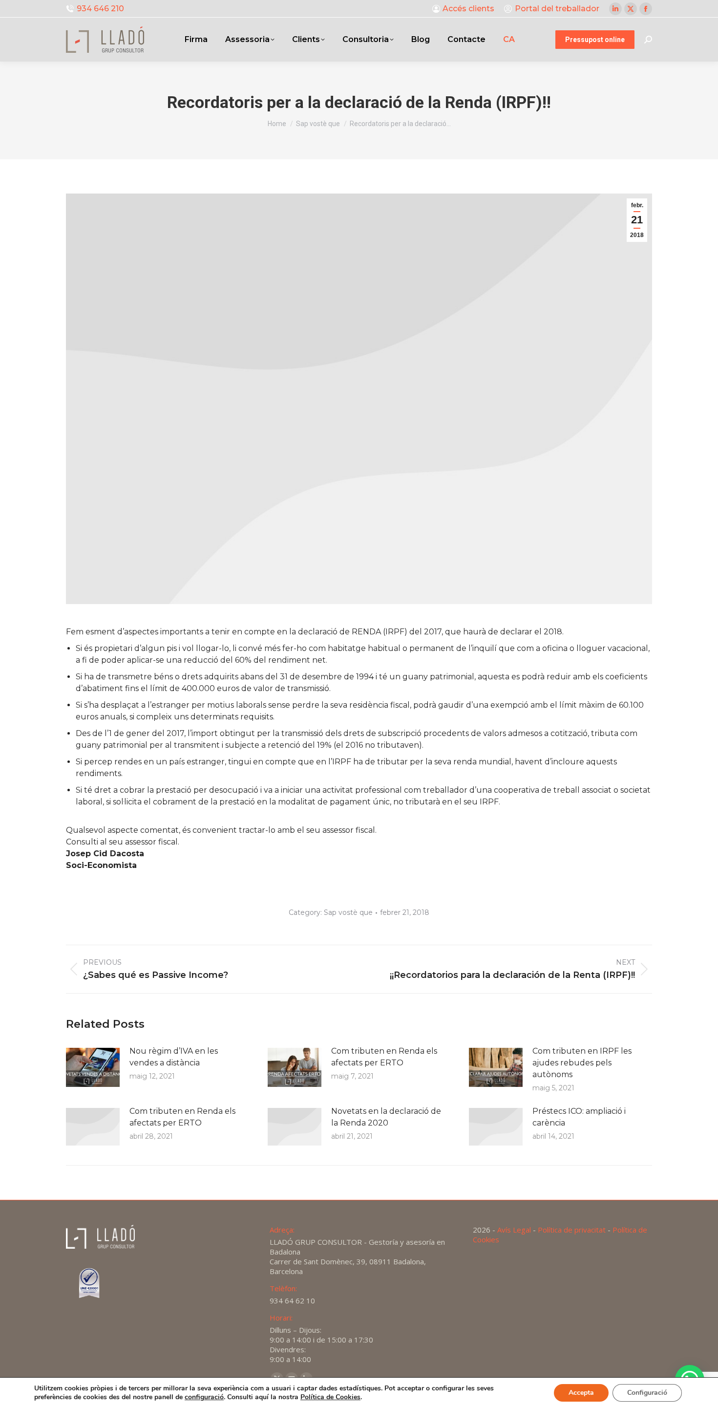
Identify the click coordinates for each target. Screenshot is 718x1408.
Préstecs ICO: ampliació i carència (579, 1116)
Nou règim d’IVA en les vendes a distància (173, 1056)
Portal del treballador (557, 8)
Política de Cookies (330, 1397)
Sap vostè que (348, 912)
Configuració (647, 1392)
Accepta (581, 1392)
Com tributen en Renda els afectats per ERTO (384, 1056)
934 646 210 (100, 8)
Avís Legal (514, 1230)
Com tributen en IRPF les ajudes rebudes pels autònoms (582, 1062)
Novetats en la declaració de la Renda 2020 (386, 1116)
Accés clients (468, 8)
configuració (204, 1397)
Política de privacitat (572, 1230)
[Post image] (93, 1067)
